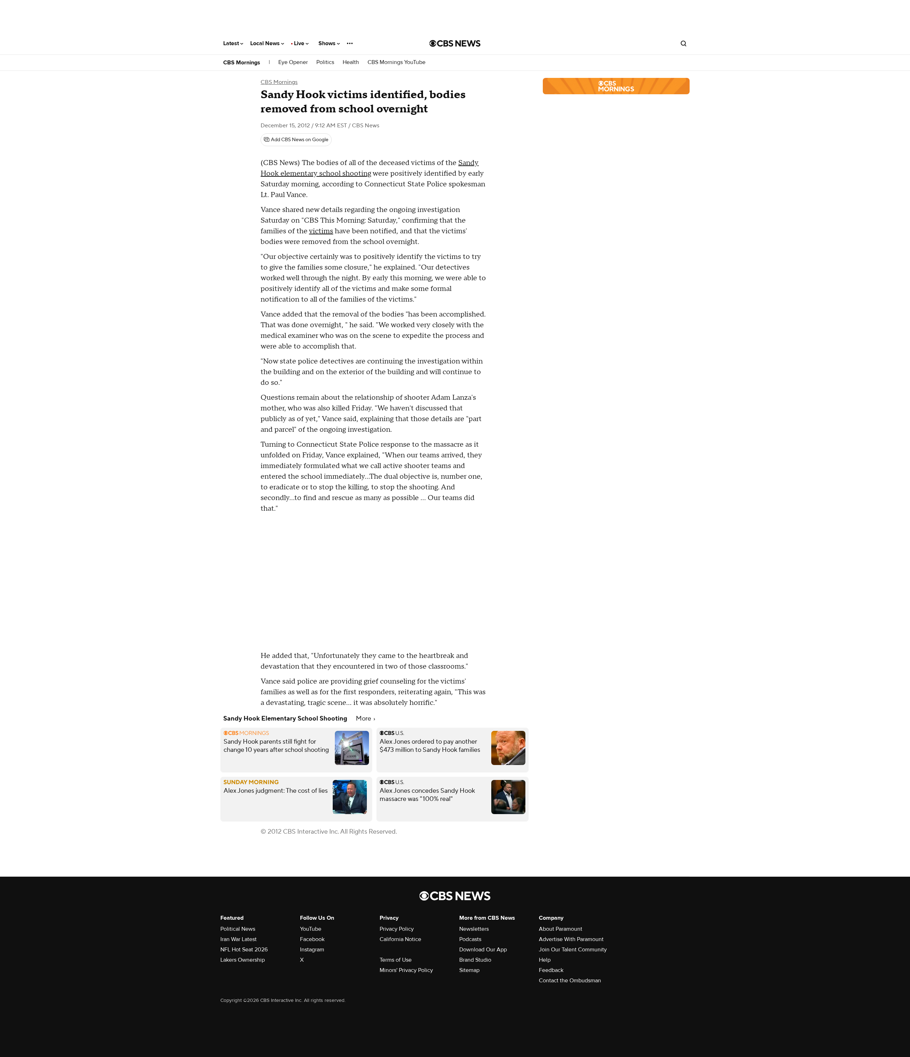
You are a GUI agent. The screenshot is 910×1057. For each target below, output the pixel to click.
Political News (237, 929)
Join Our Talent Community (573, 949)
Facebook (312, 939)
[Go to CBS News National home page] (455, 43)
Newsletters (474, 929)
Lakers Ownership (242, 960)
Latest (231, 43)
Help (545, 960)
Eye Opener (293, 62)
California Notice (400, 939)
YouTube (310, 929)
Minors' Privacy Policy (406, 970)
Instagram (312, 949)
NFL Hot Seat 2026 (244, 949)
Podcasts (470, 939)
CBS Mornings (241, 62)
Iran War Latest (238, 939)
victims (321, 231)
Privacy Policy (397, 929)
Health (351, 62)
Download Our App (483, 949)
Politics (325, 62)
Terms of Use (396, 960)
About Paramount (560, 929)
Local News (265, 43)
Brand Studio (475, 960)
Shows (327, 43)
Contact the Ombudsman (570, 980)
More (364, 719)
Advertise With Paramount (571, 939)
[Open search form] (683, 43)
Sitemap (469, 970)
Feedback (551, 970)
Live (300, 43)
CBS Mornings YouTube (396, 62)
